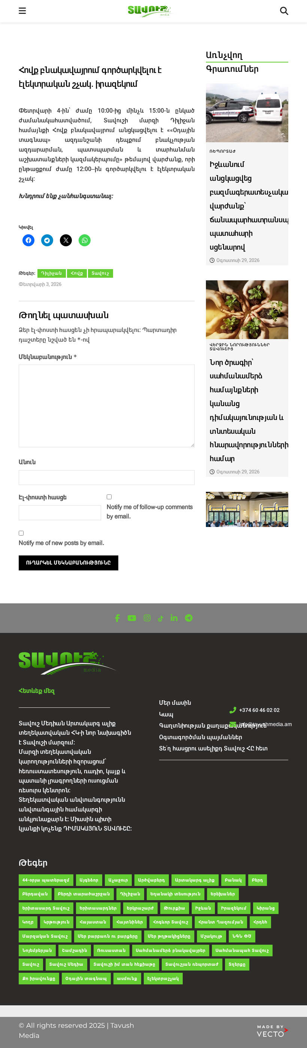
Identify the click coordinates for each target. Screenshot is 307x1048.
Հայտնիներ (129, 922)
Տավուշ (100, 273)
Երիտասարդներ (98, 908)
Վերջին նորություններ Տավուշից (240, 347)
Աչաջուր (118, 880)
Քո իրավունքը (38, 979)
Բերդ (257, 880)
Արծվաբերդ (151, 880)
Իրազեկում (234, 908)
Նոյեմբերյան (37, 950)
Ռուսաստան (111, 950)
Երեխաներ (223, 894)
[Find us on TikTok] (160, 619)
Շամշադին (74, 950)
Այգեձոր (89, 880)
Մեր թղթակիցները (169, 936)
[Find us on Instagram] (147, 618)
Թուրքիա (174, 908)
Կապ (166, 714)
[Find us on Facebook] (117, 618)
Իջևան (203, 908)
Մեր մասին (175, 703)
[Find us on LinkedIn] (174, 618)
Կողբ (28, 922)
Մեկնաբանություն (48, 356)
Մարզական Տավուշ (45, 936)
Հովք (77, 273)
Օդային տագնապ (86, 979)
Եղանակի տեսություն (176, 894)
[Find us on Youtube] (131, 618)
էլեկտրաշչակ (163, 979)
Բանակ (233, 880)
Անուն (27, 462)
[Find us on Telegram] (188, 618)
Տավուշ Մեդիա (66, 964)
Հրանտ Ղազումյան (220, 922)
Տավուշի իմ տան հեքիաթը (124, 964)
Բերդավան (35, 894)
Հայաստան (93, 922)
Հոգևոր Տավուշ (170, 922)
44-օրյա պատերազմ (46, 880)
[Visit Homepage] (153, 11)
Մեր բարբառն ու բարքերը (108, 936)
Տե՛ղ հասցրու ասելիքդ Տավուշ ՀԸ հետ (213, 748)
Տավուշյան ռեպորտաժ (192, 964)
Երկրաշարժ (140, 908)
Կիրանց (266, 908)
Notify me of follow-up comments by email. (150, 512)
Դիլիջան (51, 273)
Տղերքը (237, 964)
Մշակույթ (211, 936)
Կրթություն (57, 922)
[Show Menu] (22, 11)
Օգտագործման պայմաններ (200, 737)
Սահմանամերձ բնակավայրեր (171, 950)
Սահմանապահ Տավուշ (242, 950)
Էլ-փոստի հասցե (43, 497)
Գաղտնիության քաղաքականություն (213, 725)
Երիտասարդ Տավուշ (46, 908)
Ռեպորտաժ (223, 151)
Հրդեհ (260, 922)
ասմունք (127, 979)
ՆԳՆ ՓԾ (242, 936)
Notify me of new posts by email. (61, 543)
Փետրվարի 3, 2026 (40, 284)
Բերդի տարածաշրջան (84, 894)
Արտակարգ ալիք (195, 880)
